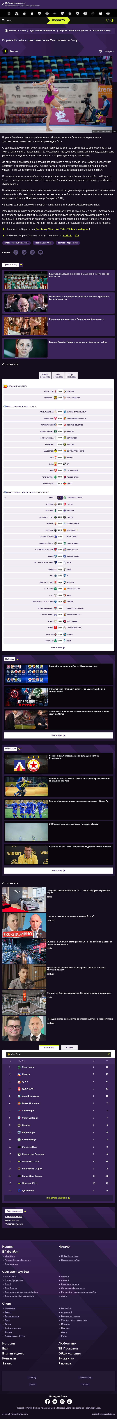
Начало (12, 31)
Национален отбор (70, 1260)
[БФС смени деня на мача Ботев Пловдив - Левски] (58, 832)
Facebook (41, 229)
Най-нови (9, 659)
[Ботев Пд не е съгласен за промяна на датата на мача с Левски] (58, 854)
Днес (58, 376)
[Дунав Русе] (93, 14)
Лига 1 (8, 1284)
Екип (5, 1348)
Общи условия (69, 1353)
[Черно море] (77, 14)
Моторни (65, 1324)
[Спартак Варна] (62, 14)
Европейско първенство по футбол (78, 1292)
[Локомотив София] (108, 14)
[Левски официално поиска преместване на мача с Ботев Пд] (58, 809)
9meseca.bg (85, 1378)
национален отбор (43, 243)
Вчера (45, 376)
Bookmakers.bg (12, 1220)
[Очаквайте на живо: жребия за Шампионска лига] (58, 674)
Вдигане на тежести (70, 1316)
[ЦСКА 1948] (32, 14)
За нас (7, 1363)
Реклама (64, 1363)
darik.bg (50, 920)
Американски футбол (15, 1336)
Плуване (65, 1328)
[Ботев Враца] (85, 14)
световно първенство (68, 243)
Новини (8, 1246)
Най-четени (10, 749)
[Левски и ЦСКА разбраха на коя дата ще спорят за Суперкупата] (58, 764)
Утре (71, 376)
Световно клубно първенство (19, 1296)
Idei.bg (32, 1384)
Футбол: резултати (14, 1224)
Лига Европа (21, 407)
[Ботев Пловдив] (47, 14)
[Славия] (70, 14)
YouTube (61, 229)
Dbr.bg (85, 1384)
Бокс (7, 1320)
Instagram (83, 229)
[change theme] (112, 20)
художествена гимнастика (16, 243)
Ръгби (64, 1336)
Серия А (65, 1280)
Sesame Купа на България (18, 1260)
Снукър (8, 1332)
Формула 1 (66, 1312)
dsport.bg (14, 51)
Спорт (23, 31)
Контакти (9, 1358)
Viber (51, 229)
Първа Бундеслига (14, 1280)
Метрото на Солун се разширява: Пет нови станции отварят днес (79, 993)
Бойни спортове (13, 1328)
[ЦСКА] (24, 14)
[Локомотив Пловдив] (100, 14)
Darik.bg (32, 1378)
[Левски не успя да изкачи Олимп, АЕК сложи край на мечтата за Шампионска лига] (58, 786)
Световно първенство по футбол (21, 1292)
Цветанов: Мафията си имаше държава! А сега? (70, 916)
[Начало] (6, 31)
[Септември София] (54, 13)
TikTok (71, 229)
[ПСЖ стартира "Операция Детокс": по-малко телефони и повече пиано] (58, 697)
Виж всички (56, 647)
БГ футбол (10, 1251)
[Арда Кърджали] (39, 14)
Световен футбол (15, 1271)
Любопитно (67, 1343)
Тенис (8, 1312)
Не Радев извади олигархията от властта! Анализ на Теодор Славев (80, 1019)
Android (67, 235)
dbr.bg (49, 897)
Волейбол (10, 1308)
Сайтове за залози (13, 1217)
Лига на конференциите (27, 492)
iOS (77, 235)
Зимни (8, 1324)
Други (64, 1296)
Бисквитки (66, 1358)
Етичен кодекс (13, 1353)
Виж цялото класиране (56, 1198)
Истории (8, 1343)
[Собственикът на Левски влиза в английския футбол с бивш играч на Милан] (58, 719)
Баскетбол (66, 1308)
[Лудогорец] (9, 14)
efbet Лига (10, 1256)
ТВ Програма (68, 1348)
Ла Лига (17, 386)
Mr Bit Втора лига (69, 1256)
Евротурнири (11, 1264)
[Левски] (16, 14)
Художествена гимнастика (43, 31)
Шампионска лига (70, 1284)
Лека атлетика (12, 1316)
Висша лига (10, 1276)
